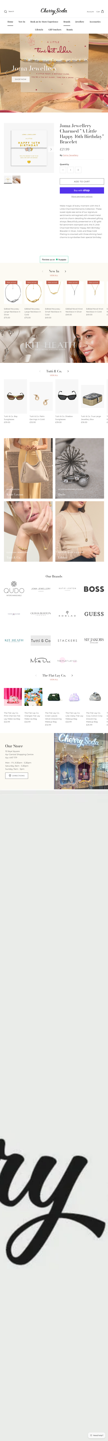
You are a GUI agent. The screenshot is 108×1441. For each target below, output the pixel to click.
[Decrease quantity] (63, 170)
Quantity (64, 164)
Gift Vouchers (54, 29)
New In (21, 21)
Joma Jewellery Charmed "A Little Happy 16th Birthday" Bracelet (82, 133)
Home (10, 21)
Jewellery (79, 21)
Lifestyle (39, 29)
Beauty (70, 29)
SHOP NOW (20, 103)
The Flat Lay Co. (54, 675)
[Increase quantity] (78, 170)
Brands (66, 21)
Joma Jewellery (70, 155)
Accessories (94, 21)
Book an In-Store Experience (44, 21)
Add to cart (82, 181)
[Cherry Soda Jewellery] (54, 11)
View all (54, 275)
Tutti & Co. (54, 371)
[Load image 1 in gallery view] (29, 148)
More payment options (81, 196)
